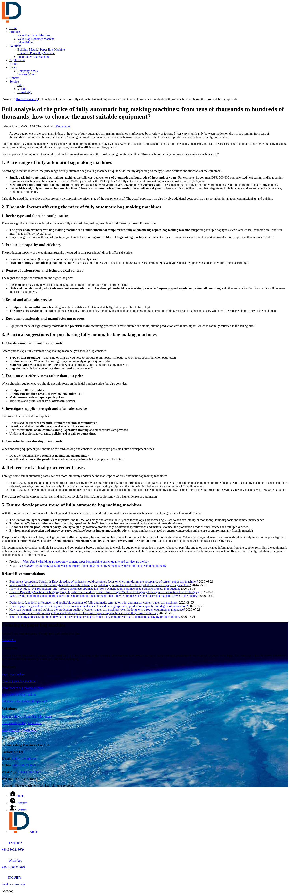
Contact (14, 78)
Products (14, 31)
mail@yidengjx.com (24, 758)
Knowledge (24, 92)
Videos (21, 88)
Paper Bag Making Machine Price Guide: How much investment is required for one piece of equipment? (93, 565)
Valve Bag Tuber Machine (33, 35)
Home (13, 28)
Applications (17, 60)
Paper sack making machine (19, 694)
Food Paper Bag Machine (33, 56)
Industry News (26, 74)
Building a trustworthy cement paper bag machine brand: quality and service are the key (86, 561)
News (13, 67)
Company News (27, 71)
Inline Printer (25, 42)
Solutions (15, 46)
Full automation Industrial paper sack (25, 701)
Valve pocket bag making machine (23, 687)
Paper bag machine (13, 674)
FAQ (20, 85)
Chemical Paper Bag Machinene (22, 723)
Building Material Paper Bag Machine (41, 49)
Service (14, 81)
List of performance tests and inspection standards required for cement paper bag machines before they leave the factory (83, 613)
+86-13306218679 (24, 765)
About (13, 63)
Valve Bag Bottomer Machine (35, 39)
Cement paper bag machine (19, 681)
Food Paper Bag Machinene (19, 730)
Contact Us (9, 640)
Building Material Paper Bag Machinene (27, 716)
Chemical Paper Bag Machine (36, 53)
